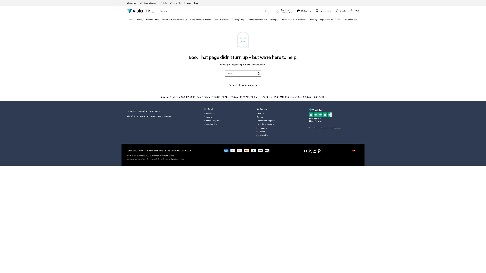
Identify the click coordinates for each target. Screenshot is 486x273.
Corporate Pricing (191, 3)
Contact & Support (212, 120)
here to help (144, 116)
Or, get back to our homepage (243, 85)
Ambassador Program (265, 120)
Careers (259, 117)
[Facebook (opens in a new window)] (305, 151)
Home (141, 150)
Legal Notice (186, 150)
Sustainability (262, 135)
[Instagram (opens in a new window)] (314, 151)
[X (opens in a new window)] (310, 151)
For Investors (261, 128)
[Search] (266, 11)
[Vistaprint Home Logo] (140, 11)
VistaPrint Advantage (149, 3)
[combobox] (212, 11)
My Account (209, 113)
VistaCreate (132, 3)
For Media (260, 131)
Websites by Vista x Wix (171, 3)
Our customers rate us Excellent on (324, 128)
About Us (260, 113)
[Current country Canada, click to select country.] (355, 150)
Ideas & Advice (210, 124)
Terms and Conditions (172, 150)
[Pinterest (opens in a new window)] (319, 151)
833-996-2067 (132, 150)
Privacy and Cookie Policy (154, 150)
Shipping (208, 117)
